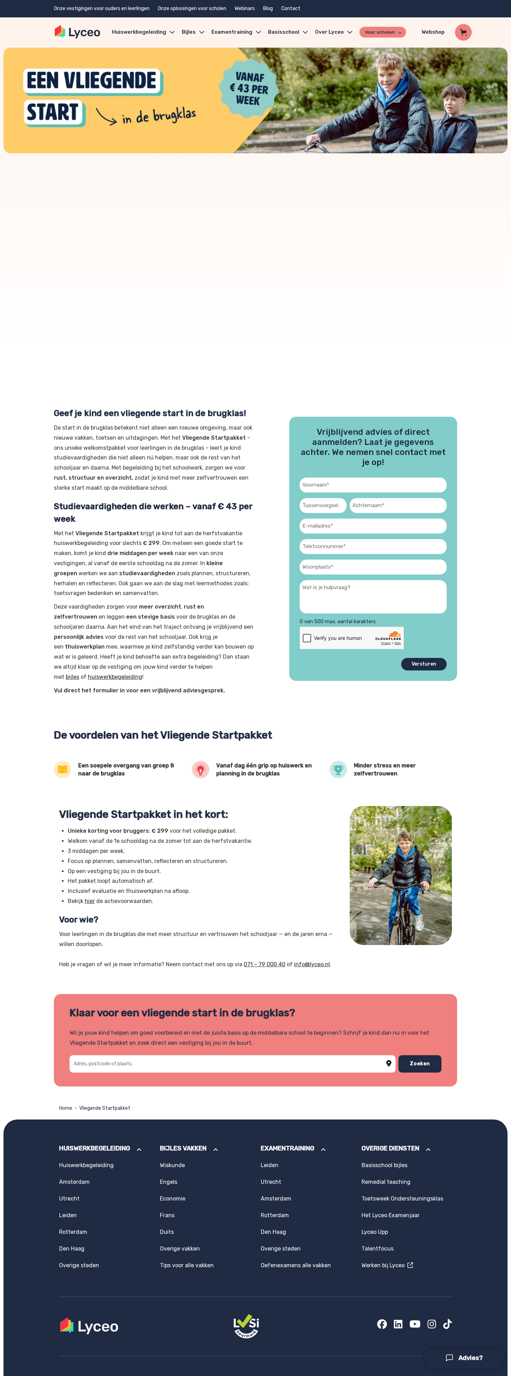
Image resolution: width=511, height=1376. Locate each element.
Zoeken (420, 1064)
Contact (290, 8)
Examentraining (231, 32)
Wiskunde (172, 1165)
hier (90, 901)
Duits (167, 1232)
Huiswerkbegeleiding (139, 32)
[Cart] (463, 32)
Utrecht (69, 1198)
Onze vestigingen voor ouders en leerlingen (101, 8)
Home (65, 1108)
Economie (172, 1198)
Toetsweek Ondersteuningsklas (402, 1198)
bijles (72, 677)
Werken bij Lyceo (384, 1265)
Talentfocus (378, 1248)
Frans (167, 1215)
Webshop (433, 32)
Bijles (189, 32)
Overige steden (79, 1265)
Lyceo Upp (375, 1232)
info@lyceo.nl (312, 964)
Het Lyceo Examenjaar (391, 1215)
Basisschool (283, 32)
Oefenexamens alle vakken (296, 1265)
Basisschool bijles (384, 1165)
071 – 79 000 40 (264, 964)
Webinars (245, 8)
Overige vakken (180, 1248)
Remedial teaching (386, 1182)
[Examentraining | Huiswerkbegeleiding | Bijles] (78, 32)
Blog (268, 8)
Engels (168, 1182)
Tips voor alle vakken (187, 1265)
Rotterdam (73, 1232)
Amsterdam (74, 1182)
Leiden (68, 1215)
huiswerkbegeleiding (115, 677)
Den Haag (71, 1248)
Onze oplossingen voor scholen (192, 8)
